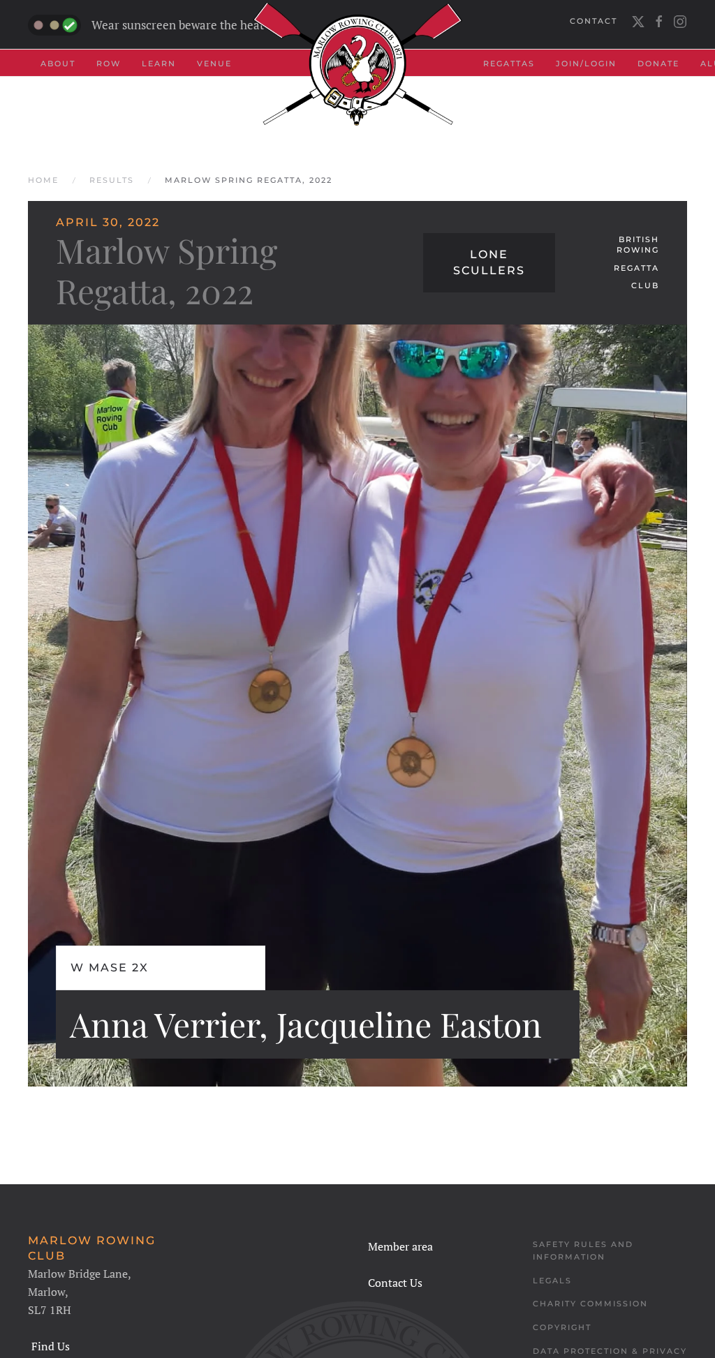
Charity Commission (590, 1303)
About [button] (57, 63)
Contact (593, 21)
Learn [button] (159, 63)
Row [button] (108, 63)
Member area (400, 1246)
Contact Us (395, 1282)
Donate (658, 63)
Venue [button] (214, 63)
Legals (552, 1280)
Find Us (50, 1346)
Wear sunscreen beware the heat (177, 25)
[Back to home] (357, 64)
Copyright (562, 1327)
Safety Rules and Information (583, 1250)
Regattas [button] (509, 63)
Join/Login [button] (586, 63)
